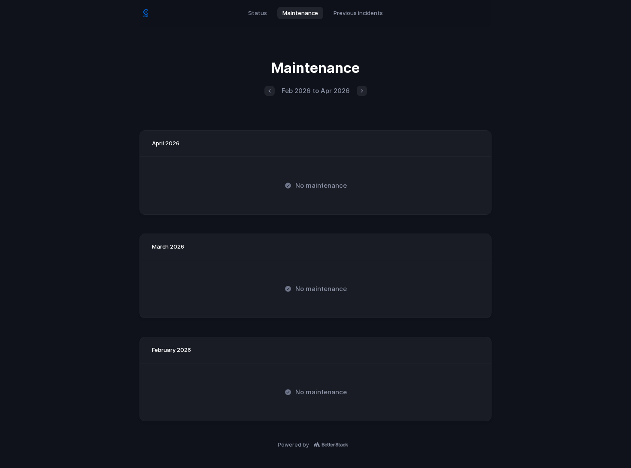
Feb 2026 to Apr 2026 (316, 91)
